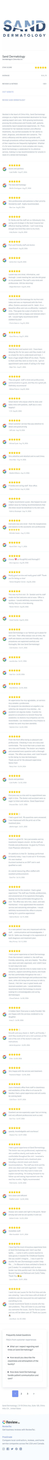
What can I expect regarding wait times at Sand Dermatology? (23, 1348)
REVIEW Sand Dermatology (13, 100)
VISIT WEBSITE (7, 92)
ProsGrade (7, 1437)
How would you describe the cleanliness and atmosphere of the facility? (23, 1360)
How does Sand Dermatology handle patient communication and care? (23, 1375)
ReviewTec (7, 1426)
